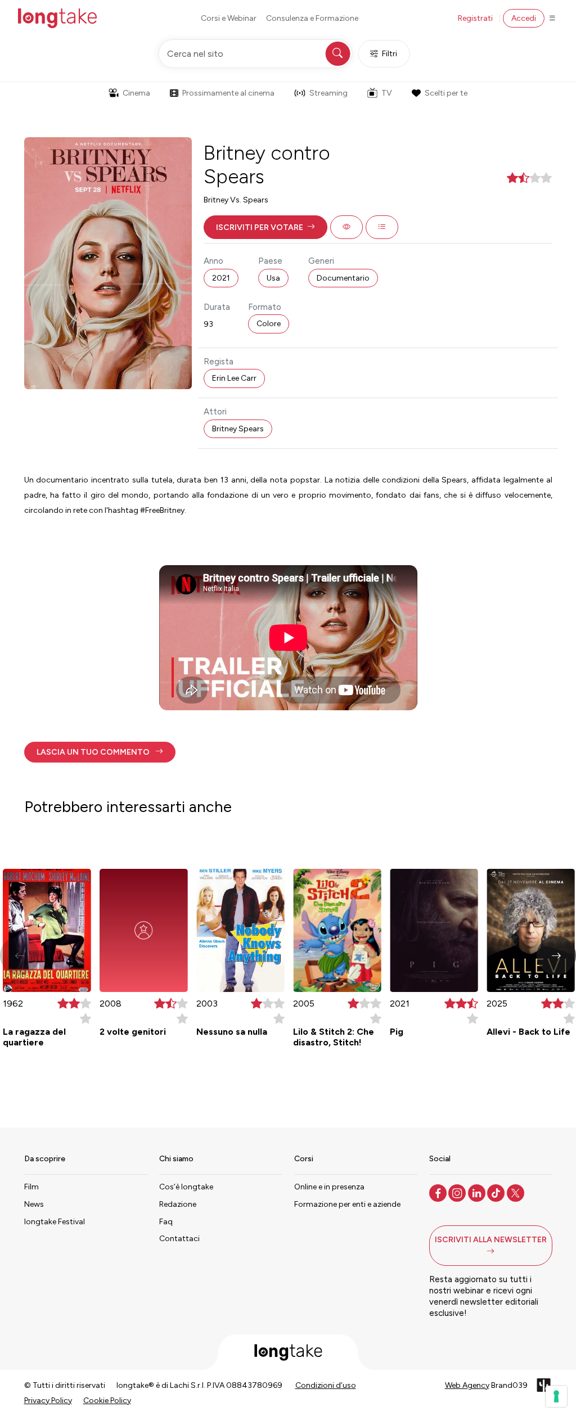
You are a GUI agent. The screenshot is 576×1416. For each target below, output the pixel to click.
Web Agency (467, 1385)
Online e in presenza (329, 1187)
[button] (265, 227)
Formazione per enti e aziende (347, 1204)
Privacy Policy (48, 1400)
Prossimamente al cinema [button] (228, 93)
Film (31, 1187)
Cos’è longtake (186, 1187)
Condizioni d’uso (325, 1385)
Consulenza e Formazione (312, 18)
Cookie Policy (107, 1400)
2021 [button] (221, 278)
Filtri (389, 53)
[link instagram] (458, 1192)
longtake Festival (54, 1221)
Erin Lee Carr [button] (234, 378)
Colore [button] (268, 323)
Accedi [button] (523, 18)
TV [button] (386, 93)
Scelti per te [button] (446, 93)
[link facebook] (439, 1192)
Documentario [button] (343, 278)
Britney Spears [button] (238, 429)
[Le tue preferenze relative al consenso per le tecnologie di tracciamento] (556, 1396)
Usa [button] (273, 278)
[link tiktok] (497, 1192)
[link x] (516, 1192)
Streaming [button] (328, 93)
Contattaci (179, 1238)
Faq (166, 1221)
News (34, 1204)
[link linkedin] (478, 1192)
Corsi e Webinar (228, 18)
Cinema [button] (136, 93)
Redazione (177, 1204)
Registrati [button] (475, 18)
